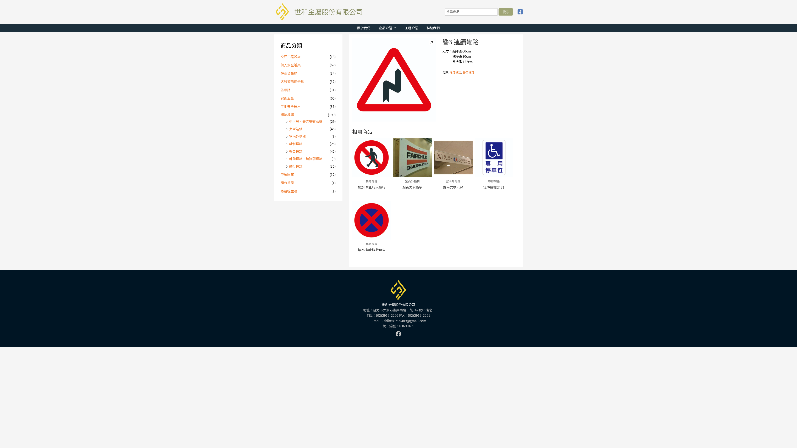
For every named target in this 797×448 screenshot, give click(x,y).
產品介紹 (385, 27)
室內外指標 (297, 136)
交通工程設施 (291, 56)
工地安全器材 (291, 106)
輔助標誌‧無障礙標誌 (305, 158)
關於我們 (363, 27)
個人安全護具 (291, 64)
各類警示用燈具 (292, 81)
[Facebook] (520, 12)
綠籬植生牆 (289, 191)
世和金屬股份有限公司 (328, 12)
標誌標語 (287, 114)
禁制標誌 (295, 143)
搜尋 (506, 12)
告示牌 (286, 89)
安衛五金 (287, 98)
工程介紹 (411, 27)
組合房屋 (287, 182)
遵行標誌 (295, 166)
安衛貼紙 (295, 128)
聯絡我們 (433, 27)
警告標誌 (295, 151)
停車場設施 (289, 73)
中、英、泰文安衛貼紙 (305, 121)
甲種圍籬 (287, 174)
